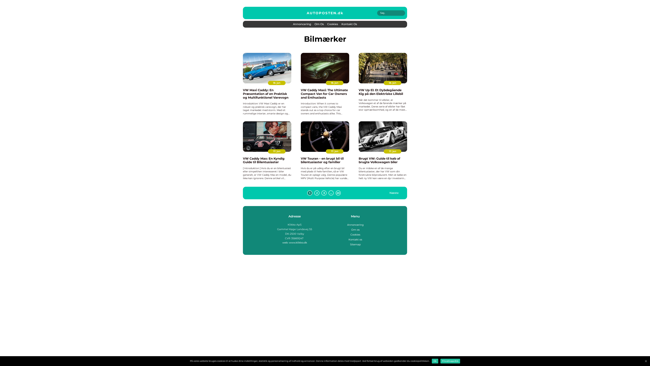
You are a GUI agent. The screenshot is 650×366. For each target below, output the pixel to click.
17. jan (276, 151)
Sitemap (355, 244)
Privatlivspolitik (450, 361)
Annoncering (302, 24)
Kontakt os (349, 24)
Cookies (332, 24)
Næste (394, 193)
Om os (319, 24)
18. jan (276, 82)
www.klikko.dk (298, 242)
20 (338, 193)
